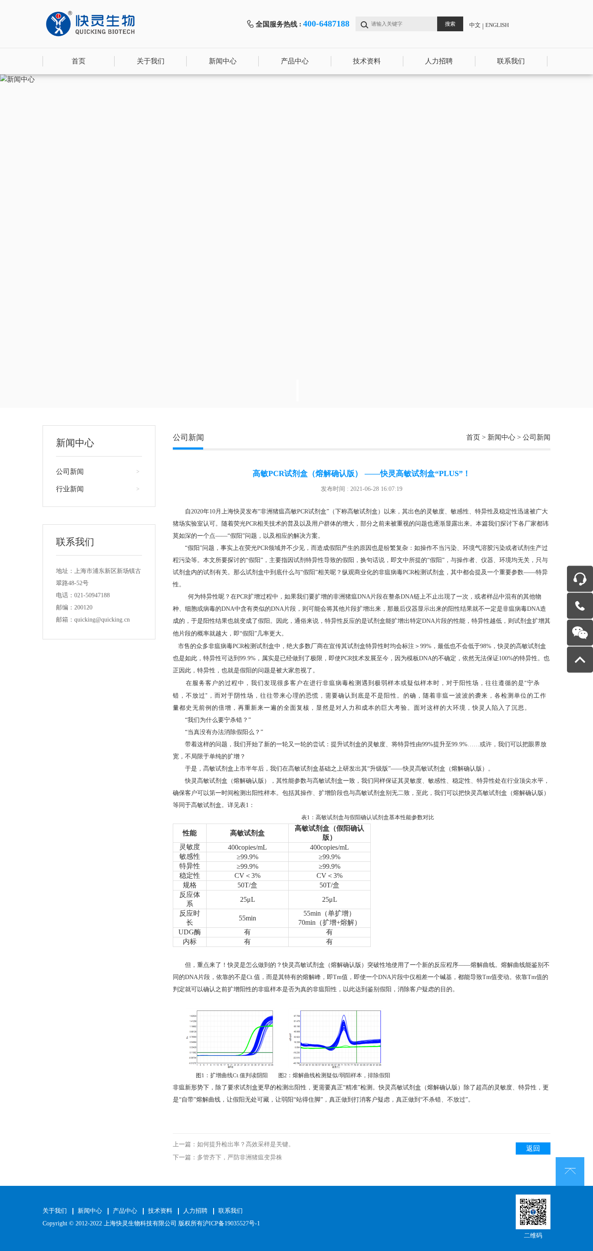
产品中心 (295, 61)
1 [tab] (297, 390)
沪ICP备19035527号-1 (231, 1223)
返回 (533, 1148)
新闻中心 (223, 61)
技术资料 (367, 61)
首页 (79, 61)
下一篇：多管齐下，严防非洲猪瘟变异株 (227, 1157)
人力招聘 (439, 61)
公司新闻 (70, 471)
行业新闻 (70, 489)
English (497, 25)
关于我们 (151, 61)
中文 (475, 25)
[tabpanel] (296, 241)
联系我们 (511, 61)
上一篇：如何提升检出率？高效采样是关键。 (233, 1144)
